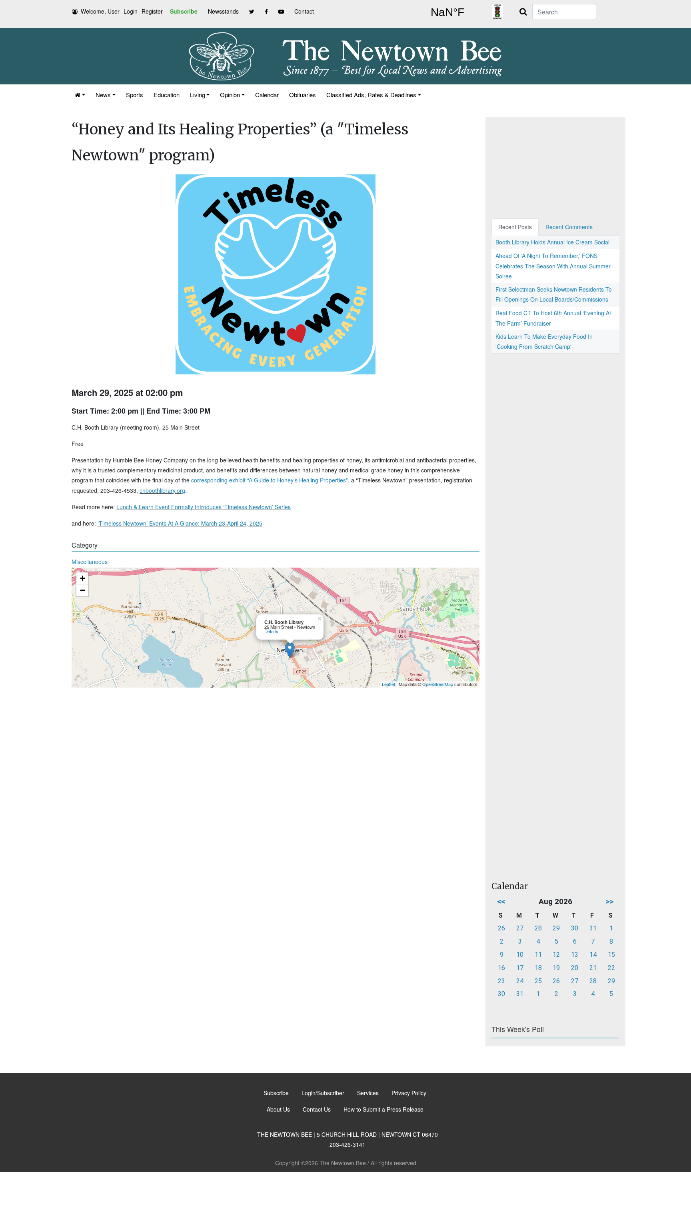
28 (538, 928)
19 (556, 968)
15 (611, 954)
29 (556, 928)
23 (501, 981)
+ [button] (82, 578)
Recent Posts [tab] (515, 227)
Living (197, 94)
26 (501, 928)
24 (519, 981)
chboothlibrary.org (162, 490)
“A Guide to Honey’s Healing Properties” (269, 480)
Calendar (267, 94)
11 (538, 954)
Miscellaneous (90, 562)
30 (574, 928)
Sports (134, 94)
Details (271, 631)
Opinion (230, 94)
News (103, 94)
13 (574, 954)
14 (593, 954)
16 (501, 968)
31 (593, 928)
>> (610, 901)
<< (501, 901)
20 (574, 968)
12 (556, 954)
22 (611, 968)
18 (538, 968)
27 (519, 928)
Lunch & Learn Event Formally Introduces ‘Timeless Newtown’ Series (203, 507)
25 (538, 981)
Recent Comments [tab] (569, 227)
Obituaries (302, 94)
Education (167, 94)
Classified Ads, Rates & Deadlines (371, 94)
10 (519, 954)
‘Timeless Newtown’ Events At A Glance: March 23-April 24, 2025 (180, 523)
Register (152, 11)
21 (593, 968)
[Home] (80, 94)
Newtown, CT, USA (447, 12)
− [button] (82, 590)
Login (131, 11)
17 (519, 968)
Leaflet (388, 684)
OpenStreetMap (437, 684)
